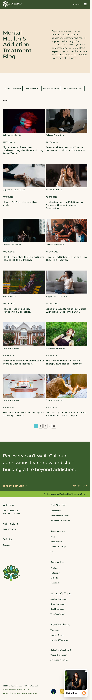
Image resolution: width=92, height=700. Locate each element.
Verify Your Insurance (60, 521)
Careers (6, 545)
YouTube (54, 568)
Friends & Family (58, 547)
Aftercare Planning (59, 660)
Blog (52, 537)
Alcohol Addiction (58, 599)
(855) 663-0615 (9, 529)
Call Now (76, 4)
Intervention (56, 542)
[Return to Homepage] (13, 4)
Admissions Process (59, 516)
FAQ (52, 552)
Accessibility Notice (21, 689)
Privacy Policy (8, 689)
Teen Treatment (57, 614)
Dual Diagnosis (57, 609)
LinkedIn (54, 578)
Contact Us (55, 511)
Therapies (54, 630)
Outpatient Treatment (60, 650)
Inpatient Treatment (59, 640)
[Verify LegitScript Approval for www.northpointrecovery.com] (53, 691)
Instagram (55, 573)
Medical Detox (57, 635)
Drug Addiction (57, 604)
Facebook (54, 583)
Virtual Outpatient (58, 655)
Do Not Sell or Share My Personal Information (20, 693)
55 (54, 426)
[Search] (47, 100)
